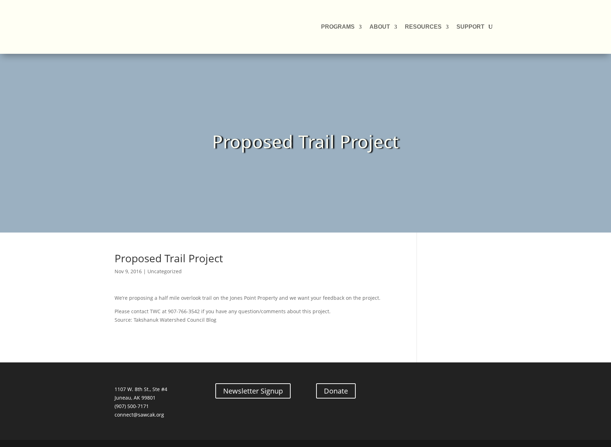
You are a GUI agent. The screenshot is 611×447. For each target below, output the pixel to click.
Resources (423, 27)
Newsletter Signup (253, 391)
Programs (338, 27)
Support (470, 27)
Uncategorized (164, 271)
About (379, 27)
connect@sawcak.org (139, 414)
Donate (336, 391)
